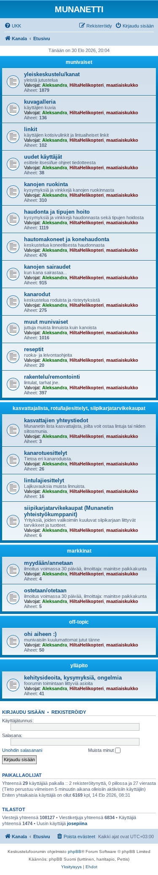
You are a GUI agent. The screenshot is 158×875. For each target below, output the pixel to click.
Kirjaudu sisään (23, 712)
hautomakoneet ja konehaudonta (66, 239)
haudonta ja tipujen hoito (57, 212)
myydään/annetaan (48, 563)
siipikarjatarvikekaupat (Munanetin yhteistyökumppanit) (68, 511)
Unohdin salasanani (22, 750)
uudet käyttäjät (43, 157)
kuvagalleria (40, 102)
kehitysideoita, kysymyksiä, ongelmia (73, 677)
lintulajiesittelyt (44, 480)
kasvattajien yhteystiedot (56, 420)
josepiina (77, 823)
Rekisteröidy (68, 712)
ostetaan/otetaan (45, 590)
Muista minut (101, 750)
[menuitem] (12, 26)
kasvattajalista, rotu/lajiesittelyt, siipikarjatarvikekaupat (79, 408)
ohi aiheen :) (40, 634)
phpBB (74, 851)
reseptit (33, 349)
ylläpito (79, 666)
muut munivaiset (46, 322)
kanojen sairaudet (47, 267)
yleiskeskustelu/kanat (52, 74)
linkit (30, 129)
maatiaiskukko (122, 85)
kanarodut (37, 294)
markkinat (79, 551)
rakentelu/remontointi (52, 377)
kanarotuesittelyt (45, 453)
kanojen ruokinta (46, 184)
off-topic (79, 622)
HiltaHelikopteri (87, 85)
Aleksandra (54, 85)
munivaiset (79, 62)
